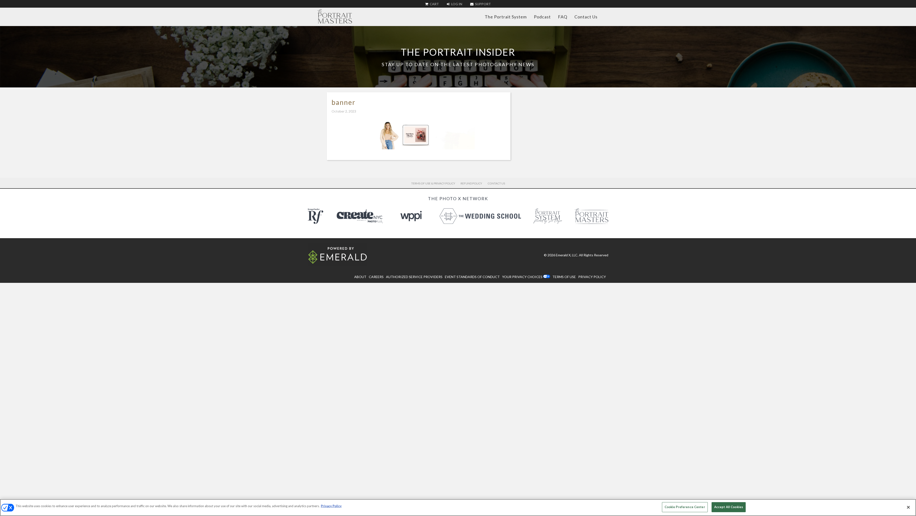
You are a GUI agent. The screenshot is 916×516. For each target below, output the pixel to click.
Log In (456, 4)
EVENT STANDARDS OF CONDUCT (472, 277)
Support (482, 4)
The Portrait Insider (458, 52)
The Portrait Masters (334, 16)
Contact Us (586, 16)
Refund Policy (471, 183)
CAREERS (376, 277)
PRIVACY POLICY (592, 277)
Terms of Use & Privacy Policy (433, 183)
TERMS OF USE (564, 277)
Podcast (542, 16)
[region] (458, 507)
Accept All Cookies (728, 507)
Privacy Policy (331, 506)
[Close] (908, 507)
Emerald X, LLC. (567, 255)
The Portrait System (506, 16)
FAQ (562, 16)
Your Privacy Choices (522, 277)
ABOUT (360, 277)
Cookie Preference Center (685, 507)
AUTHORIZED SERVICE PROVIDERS (414, 277)
